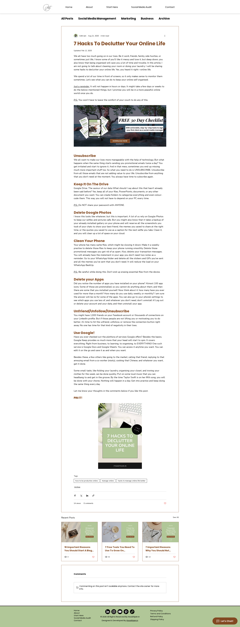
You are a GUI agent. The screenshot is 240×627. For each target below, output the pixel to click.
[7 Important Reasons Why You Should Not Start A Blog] (160, 532)
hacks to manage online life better (131, 481)
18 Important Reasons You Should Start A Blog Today (78, 549)
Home (77, 610)
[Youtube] (120, 611)
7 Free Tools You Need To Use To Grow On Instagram (119, 549)
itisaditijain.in (132, 620)
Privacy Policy (156, 610)
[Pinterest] (126, 611)
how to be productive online (86, 481)
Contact (78, 620)
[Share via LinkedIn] (87, 495)
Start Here (79, 615)
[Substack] (132, 611)
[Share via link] (93, 495)
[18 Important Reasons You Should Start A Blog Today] (79, 532)
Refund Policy (156, 616)
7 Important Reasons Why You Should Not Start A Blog (158, 549)
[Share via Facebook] (75, 495)
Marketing (128, 19)
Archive (164, 19)
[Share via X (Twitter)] (81, 495)
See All (176, 517)
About (77, 613)
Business (147, 19)
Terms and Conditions (160, 613)
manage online (108, 481)
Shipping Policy (157, 619)
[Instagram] (113, 611)
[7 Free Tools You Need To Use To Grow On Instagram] (120, 532)
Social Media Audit (79, 618)
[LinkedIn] (107, 611)
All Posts (67, 19)
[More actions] (164, 35)
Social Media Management (97, 19)
